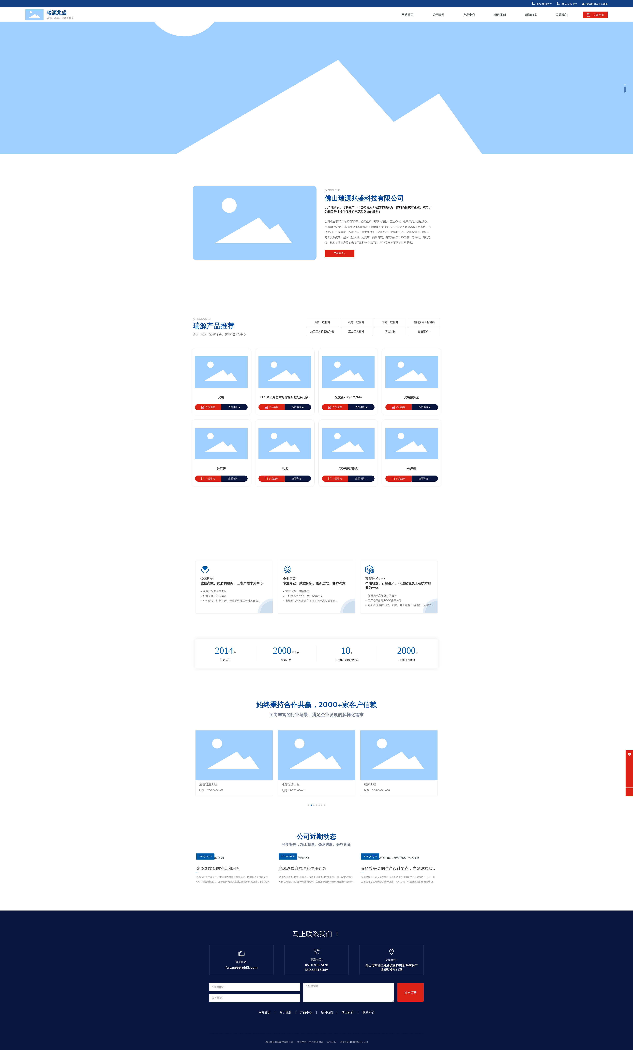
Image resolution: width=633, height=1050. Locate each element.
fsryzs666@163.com (597, 3)
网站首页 (265, 1012)
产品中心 (306, 1012)
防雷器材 (390, 331)
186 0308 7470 (569, 3)
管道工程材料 (390, 322)
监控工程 (370, 784)
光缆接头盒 (411, 397)
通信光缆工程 (208, 784)
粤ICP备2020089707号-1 (354, 1042)
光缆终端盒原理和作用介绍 (302, 868)
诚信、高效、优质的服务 (60, 17)
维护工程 (288, 784)
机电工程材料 (356, 322)
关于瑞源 (285, 1012)
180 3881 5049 (544, 3)
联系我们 (368, 1012)
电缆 (285, 468)
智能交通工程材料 (424, 322)
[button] (625, 85)
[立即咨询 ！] (629, 754)
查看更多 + (424, 331)
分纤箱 (411, 468)
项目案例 (348, 1012)
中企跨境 (313, 1042)
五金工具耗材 (356, 331)
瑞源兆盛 (57, 12)
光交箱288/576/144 (348, 397)
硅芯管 (221, 468)
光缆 (221, 397)
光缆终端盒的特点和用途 (218, 868)
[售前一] (629, 761)
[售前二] (629, 769)
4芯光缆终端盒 (348, 468)
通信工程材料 (322, 322)
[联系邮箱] (629, 776)
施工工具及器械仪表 (322, 331)
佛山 (321, 1042)
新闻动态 (327, 1012)
